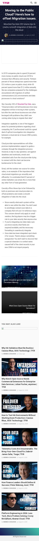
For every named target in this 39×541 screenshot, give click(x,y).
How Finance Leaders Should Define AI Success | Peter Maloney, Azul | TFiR (18, 483)
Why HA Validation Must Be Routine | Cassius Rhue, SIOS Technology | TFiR (18, 349)
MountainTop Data (24, 104)
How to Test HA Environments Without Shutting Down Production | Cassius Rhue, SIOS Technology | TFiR (19, 418)
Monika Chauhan (17, 35)
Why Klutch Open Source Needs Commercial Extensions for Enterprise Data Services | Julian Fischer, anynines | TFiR (19, 383)
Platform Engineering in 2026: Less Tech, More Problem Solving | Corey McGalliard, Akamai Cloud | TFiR (17, 516)
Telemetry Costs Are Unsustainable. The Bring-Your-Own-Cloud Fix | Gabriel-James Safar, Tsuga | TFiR (19, 451)
